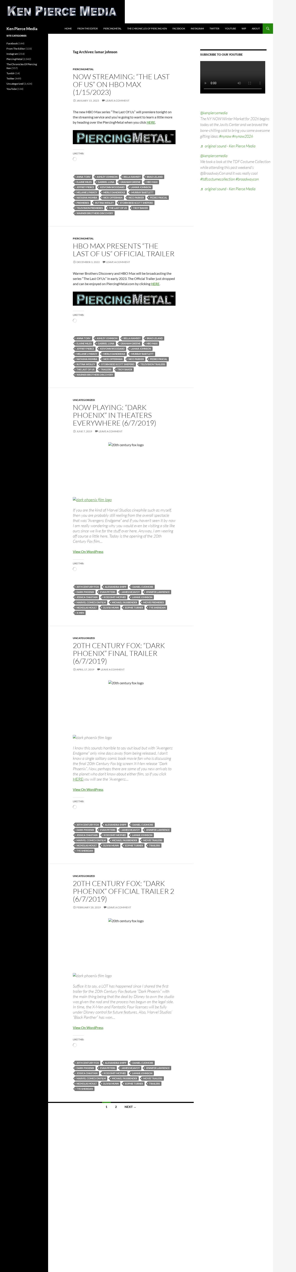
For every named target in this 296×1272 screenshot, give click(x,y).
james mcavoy (130, 592)
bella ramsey (132, 176)
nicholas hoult (86, 607)
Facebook (178, 28)
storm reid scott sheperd (136, 202)
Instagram (197, 28)
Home (68, 28)
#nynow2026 (242, 136)
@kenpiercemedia (214, 112)
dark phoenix (85, 592)
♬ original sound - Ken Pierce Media (227, 146)
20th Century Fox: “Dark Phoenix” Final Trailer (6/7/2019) (119, 653)
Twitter (214, 28)
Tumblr (11, 73)
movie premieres (153, 602)
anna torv (83, 176)
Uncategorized (84, 400)
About (256, 28)
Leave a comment (117, 100)
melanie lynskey (86, 192)
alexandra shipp (115, 586)
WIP (244, 28)
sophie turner (134, 607)
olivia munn (111, 607)
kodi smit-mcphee (115, 597)
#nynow (225, 136)
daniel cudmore (142, 586)
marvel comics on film (91, 602)
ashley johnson (107, 176)
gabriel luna (106, 182)
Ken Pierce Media (22, 28)
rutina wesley (104, 202)
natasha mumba (86, 197)
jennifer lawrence (158, 592)
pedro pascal (158, 197)
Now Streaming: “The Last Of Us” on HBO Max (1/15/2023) (121, 84)
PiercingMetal (112, 28)
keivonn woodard (112, 187)
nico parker (136, 197)
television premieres (89, 208)
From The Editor (87, 28)
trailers (106, 369)
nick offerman (112, 197)
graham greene (130, 182)
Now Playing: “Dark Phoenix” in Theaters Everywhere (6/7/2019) (114, 415)
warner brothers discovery (94, 213)
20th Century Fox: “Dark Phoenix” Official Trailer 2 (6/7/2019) (123, 891)
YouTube (230, 28)
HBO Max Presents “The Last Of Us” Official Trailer (123, 249)
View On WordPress (88, 551)
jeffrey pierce (85, 187)
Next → (130, 1107)
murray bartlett (142, 192)
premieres (82, 202)
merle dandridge (114, 192)
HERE (151, 122)
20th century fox (87, 586)
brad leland (155, 176)
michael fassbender (124, 602)
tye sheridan (157, 607)
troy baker (140, 208)
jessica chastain (87, 597)
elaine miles (84, 182)
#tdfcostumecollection (217, 179)
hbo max (152, 182)
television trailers (152, 364)
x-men (80, 612)
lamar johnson (141, 187)
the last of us (118, 208)
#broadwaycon (247, 179)
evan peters (107, 592)
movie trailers (152, 840)
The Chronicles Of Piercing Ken (147, 28)
